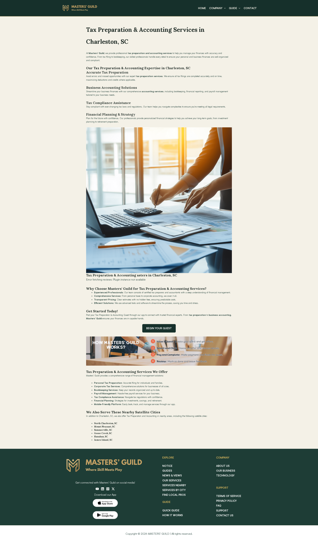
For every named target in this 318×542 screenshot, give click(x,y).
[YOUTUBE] (97, 488)
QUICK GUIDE (170, 510)
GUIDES (167, 470)
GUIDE (233, 8)
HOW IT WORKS (172, 515)
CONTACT (250, 8)
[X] (113, 488)
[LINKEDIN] (102, 488)
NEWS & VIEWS (172, 475)
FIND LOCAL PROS (174, 494)
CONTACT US (224, 515)
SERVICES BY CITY (174, 490)
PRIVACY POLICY (226, 500)
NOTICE (167, 465)
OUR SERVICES (171, 480)
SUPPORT (222, 510)
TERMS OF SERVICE (228, 496)
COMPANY (215, 8)
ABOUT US (223, 465)
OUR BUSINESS (225, 470)
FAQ (218, 505)
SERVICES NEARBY (174, 485)
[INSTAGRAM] (107, 488)
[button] (224, 8)
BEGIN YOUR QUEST (159, 328)
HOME (202, 8)
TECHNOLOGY (225, 475)
